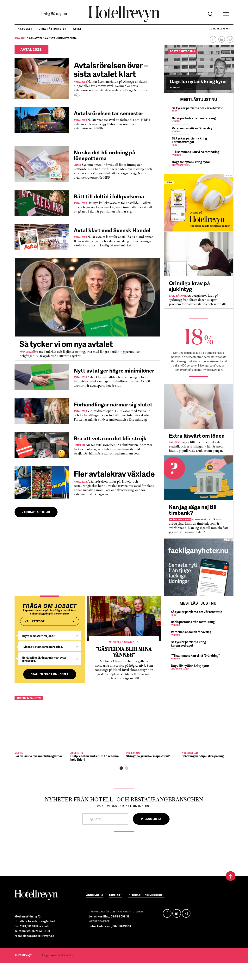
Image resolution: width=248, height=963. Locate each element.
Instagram (230, 39)
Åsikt (77, 28)
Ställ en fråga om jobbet (50, 674)
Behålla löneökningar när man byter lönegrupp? (44, 659)
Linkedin (221, 39)
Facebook (213, 39)
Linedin (176, 913)
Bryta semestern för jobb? (38, 636)
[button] (121, 768)
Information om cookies (146, 895)
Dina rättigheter (52, 28)
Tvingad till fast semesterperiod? (43, 647)
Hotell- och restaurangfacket (35, 921)
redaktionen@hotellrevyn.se (34, 936)
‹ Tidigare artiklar (36, 512)
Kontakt (115, 895)
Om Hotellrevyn (219, 28)
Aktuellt (25, 28)
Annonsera (94, 895)
